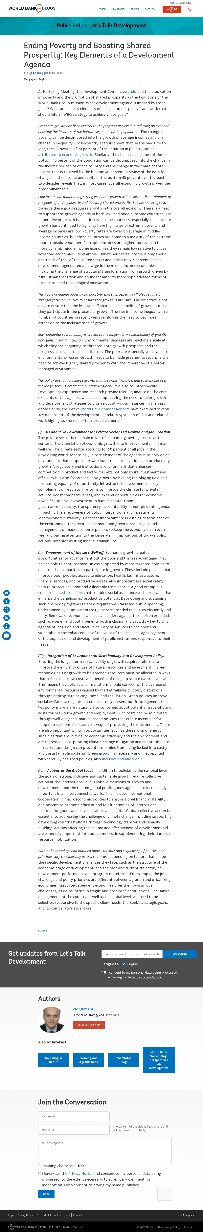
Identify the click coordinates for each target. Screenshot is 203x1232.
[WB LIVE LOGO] (172, 10)
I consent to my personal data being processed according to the (142, 974)
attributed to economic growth (65, 154)
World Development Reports (105, 409)
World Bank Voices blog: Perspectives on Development (159, 1060)
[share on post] (6, 609)
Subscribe (179, 953)
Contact (151, 9)
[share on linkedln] (6, 618)
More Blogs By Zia (89, 1025)
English (43, 79)
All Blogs (118, 9)
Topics (135, 9)
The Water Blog (123, 1060)
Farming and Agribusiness (88, 1060)
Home (102, 9)
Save (46, 1194)
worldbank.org (180, 3)
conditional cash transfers (60, 592)
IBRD (43, 1227)
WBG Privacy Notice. (147, 977)
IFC (58, 1227)
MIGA (66, 1227)
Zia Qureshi (32, 73)
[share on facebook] (6, 601)
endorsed (136, 91)
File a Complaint (186, 1215)
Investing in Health (53, 1060)
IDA (51, 1227)
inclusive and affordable (122, 759)
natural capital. (154, 678)
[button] (189, 9)
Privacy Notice (80, 1173)
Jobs (141, 437)
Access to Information (49, 1215)
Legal (11, 1215)
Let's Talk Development (117, 26)
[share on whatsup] (6, 626)
